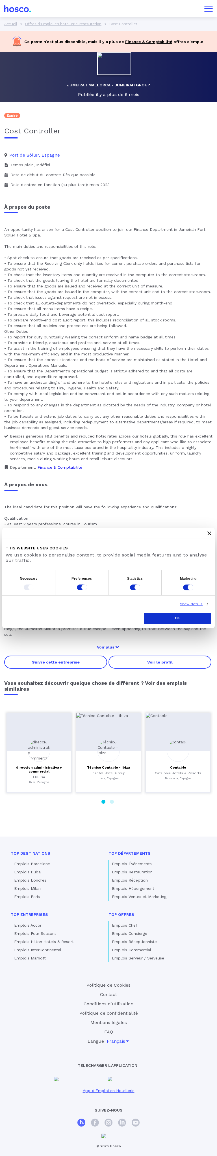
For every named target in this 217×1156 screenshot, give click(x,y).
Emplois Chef (124, 925)
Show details (191, 604)
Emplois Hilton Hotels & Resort (44, 941)
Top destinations (30, 853)
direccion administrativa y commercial (39, 769)
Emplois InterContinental (37, 950)
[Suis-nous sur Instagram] (108, 1123)
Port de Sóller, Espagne (34, 155)
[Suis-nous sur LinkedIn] (122, 1123)
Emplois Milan (27, 888)
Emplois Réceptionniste (134, 941)
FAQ (108, 1032)
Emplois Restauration (132, 872)
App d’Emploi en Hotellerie (108, 1090)
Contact (108, 994)
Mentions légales (108, 1022)
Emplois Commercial (131, 950)
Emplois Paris (27, 896)
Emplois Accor (28, 925)
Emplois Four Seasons (35, 933)
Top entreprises (29, 914)
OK (177, 618)
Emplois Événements (132, 863)
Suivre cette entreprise (56, 662)
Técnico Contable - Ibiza (108, 767)
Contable (178, 767)
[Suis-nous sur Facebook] (95, 1123)
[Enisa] (108, 1136)
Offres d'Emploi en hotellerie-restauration (63, 24)
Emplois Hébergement (133, 888)
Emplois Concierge (129, 933)
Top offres (121, 914)
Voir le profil (160, 662)
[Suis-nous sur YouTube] (135, 1123)
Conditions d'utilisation (108, 1003)
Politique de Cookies (108, 985)
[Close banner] (209, 533)
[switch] (82, 587)
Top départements (129, 853)
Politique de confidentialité (108, 1013)
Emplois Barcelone (32, 863)
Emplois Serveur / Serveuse (138, 958)
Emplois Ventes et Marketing (139, 896)
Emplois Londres (30, 880)
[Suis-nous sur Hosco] (81, 1123)
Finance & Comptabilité (148, 41)
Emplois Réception (130, 880)
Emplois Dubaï (28, 872)
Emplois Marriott (30, 958)
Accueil (10, 24)
